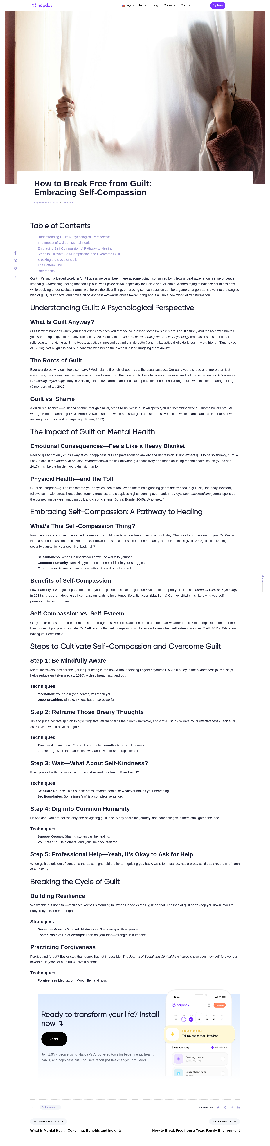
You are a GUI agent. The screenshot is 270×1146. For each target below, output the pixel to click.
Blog (155, 5)
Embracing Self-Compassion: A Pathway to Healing (75, 248)
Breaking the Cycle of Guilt (57, 260)
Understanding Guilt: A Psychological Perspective (74, 237)
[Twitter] (19, 261)
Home (142, 5)
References (46, 271)
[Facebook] (19, 253)
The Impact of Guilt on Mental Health (64, 243)
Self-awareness (50, 1107)
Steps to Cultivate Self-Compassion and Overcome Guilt (79, 254)
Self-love (69, 202)
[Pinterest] (19, 269)
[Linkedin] (19, 276)
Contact (187, 5)
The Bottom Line (50, 265)
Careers (169, 5)
